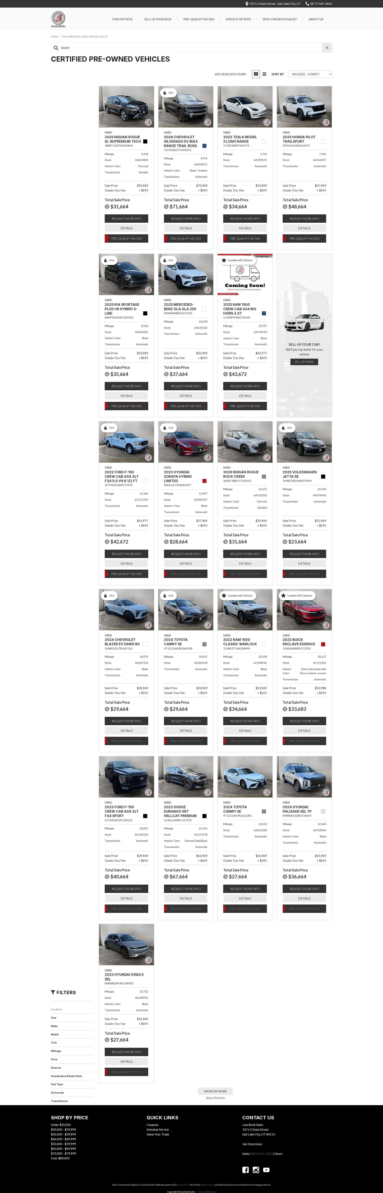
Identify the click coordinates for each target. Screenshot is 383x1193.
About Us (316, 19)
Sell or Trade (304, 361)
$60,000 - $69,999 (63, 1148)
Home (54, 36)
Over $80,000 (60, 1158)
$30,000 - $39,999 (63, 1134)
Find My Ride (122, 19)
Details (126, 228)
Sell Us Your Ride (158, 19)
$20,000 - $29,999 (63, 1129)
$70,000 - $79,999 (63, 1153)
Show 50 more (215, 1098)
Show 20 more (215, 1091)
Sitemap (212, 1191)
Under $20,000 (61, 1124)
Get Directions (252, 1144)
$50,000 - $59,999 (63, 1144)
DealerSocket (208, 1184)
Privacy (201, 1191)
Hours (278, 1153)
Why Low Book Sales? (280, 19)
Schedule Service (158, 1129)
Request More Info (126, 218)
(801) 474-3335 (261, 1153)
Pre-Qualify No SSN (198, 19)
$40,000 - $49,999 (63, 1139)
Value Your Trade (158, 1134)
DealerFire (183, 1184)
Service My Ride (238, 19)
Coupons (152, 1124)
